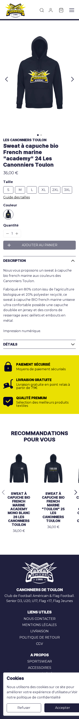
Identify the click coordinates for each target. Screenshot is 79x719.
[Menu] (72, 10)
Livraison (39, 631)
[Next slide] (72, 79)
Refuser (23, 708)
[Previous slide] (3, 492)
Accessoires (39, 668)
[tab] (38, 135)
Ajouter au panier (39, 245)
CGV (39, 644)
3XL (67, 190)
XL (44, 190)
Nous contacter (40, 619)
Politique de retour (39, 637)
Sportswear (39, 661)
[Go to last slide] (6, 79)
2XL (55, 190)
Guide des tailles (16, 197)
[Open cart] (61, 10)
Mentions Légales (39, 625)
